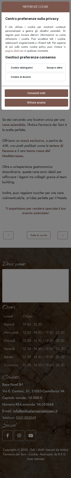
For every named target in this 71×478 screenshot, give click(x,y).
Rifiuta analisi (36, 102)
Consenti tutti (36, 93)
